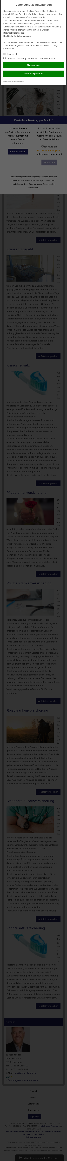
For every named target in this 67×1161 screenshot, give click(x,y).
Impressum (19, 81)
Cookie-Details (9, 81)
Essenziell (11, 54)
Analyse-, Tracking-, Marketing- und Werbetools (31, 58)
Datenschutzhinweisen (13, 33)
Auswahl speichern (33, 73)
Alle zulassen (33, 65)
